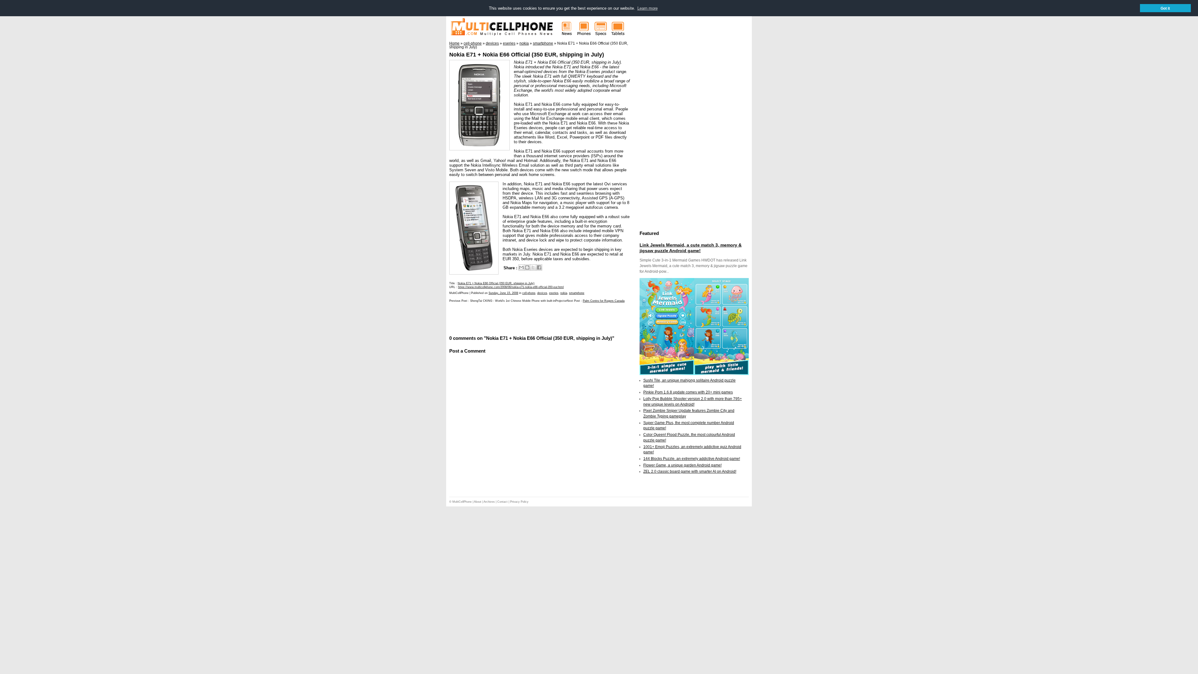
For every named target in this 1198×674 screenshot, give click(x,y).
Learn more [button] (647, 8)
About (477, 501)
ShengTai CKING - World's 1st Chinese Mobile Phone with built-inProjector (518, 300)
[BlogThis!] (527, 267)
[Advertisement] (522, 318)
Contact (502, 501)
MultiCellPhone (462, 501)
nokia (563, 293)
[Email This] (521, 267)
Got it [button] (1165, 8)
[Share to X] (533, 267)
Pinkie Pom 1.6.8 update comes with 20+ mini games (688, 392)
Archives (489, 501)
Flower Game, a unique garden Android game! (682, 465)
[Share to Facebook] (539, 267)
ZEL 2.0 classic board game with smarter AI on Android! (689, 471)
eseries (553, 293)
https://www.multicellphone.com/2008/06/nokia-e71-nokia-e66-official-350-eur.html (511, 287)
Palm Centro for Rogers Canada (604, 300)
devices (542, 293)
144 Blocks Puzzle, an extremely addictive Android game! (691, 459)
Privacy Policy (519, 501)
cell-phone (528, 293)
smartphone (576, 293)
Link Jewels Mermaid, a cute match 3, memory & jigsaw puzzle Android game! (691, 247)
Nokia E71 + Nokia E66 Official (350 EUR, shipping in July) (526, 54)
